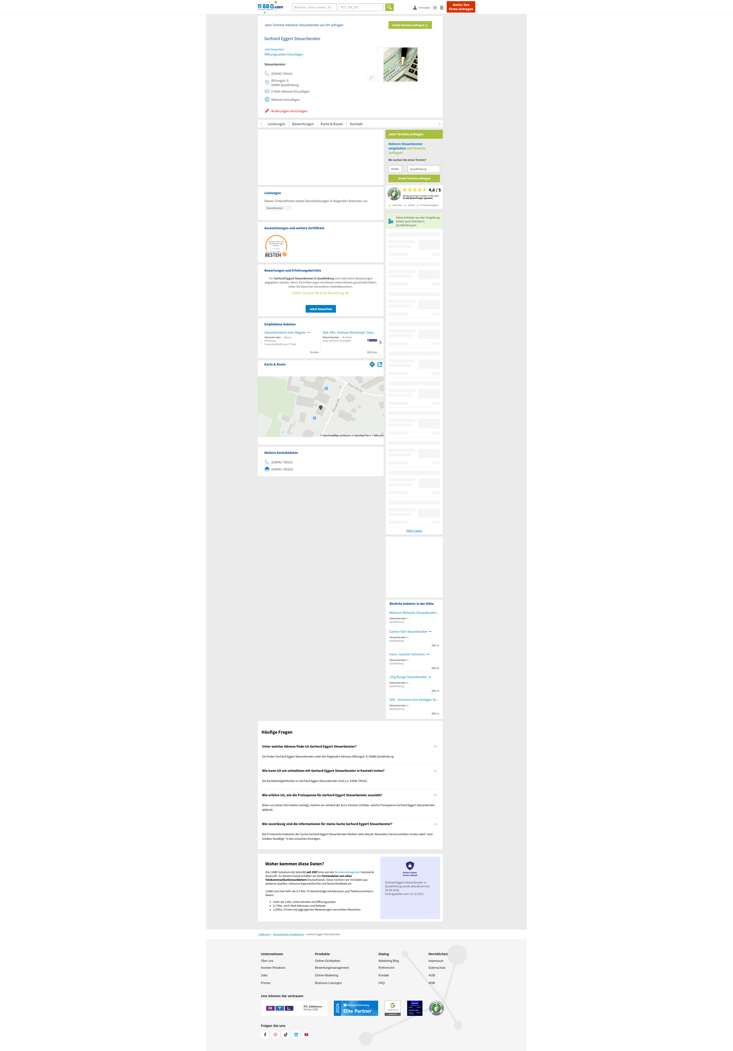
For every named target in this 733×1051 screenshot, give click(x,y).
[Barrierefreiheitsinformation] (436, 7)
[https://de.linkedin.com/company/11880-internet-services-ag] (296, 1034)
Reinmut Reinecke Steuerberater (412, 612)
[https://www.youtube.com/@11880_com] (306, 1034)
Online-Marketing (326, 975)
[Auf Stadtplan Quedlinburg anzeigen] (380, 364)
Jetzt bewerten (320, 309)
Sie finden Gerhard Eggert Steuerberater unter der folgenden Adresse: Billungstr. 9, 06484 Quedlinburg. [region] (328, 756)
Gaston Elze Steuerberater (408, 631)
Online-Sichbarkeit (327, 960)
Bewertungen (303, 123)
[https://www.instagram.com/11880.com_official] (275, 1034)
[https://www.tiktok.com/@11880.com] (286, 1034)
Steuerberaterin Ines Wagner (285, 332)
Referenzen (386, 967)
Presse (265, 983)
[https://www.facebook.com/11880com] (265, 1034)
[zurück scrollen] (261, 124)
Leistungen (276, 123)
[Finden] (389, 7)
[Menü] (443, 7)
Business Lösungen (328, 983)
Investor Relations (273, 967)
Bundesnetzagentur (347, 872)
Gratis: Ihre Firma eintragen (461, 6)
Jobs (264, 975)
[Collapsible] (435, 746)
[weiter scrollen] (439, 124)
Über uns (267, 960)
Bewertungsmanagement (332, 967)
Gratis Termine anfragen (408, 25)
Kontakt (356, 123)
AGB (432, 975)
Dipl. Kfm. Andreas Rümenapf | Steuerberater (350, 332)
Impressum (436, 960)
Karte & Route (332, 123)
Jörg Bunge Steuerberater (408, 677)
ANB (432, 983)
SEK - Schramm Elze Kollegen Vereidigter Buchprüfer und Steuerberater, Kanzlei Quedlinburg (414, 699)
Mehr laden (414, 530)
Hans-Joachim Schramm (407, 654)
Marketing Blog (389, 960)
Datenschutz (437, 967)
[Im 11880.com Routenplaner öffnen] (372, 363)
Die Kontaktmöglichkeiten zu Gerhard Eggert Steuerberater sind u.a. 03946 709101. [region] (315, 781)
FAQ (382, 983)
